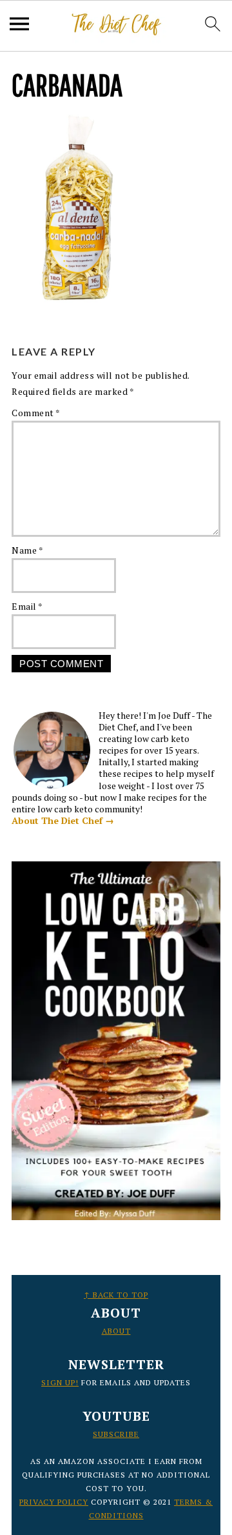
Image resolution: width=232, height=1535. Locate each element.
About (116, 1331)
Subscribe (116, 1434)
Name (27, 550)
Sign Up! (60, 1382)
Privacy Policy (53, 1502)
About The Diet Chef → (63, 820)
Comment (36, 412)
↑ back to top (116, 1294)
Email (27, 606)
